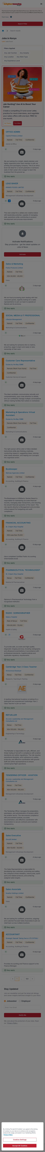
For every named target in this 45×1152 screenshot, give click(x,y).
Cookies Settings (19, 1140)
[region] (22, 1136)
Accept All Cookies (19, 1146)
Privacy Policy (8, 1135)
